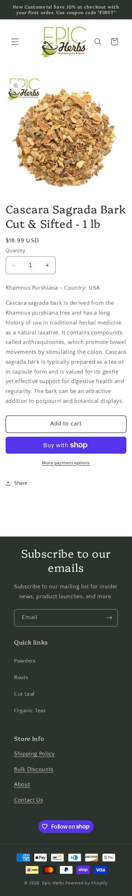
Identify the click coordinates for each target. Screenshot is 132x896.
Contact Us (28, 800)
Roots (21, 677)
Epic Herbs (53, 883)
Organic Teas (30, 711)
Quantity (15, 251)
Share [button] (21, 483)
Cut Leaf (24, 694)
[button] (15, 42)
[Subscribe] (109, 617)
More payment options (66, 462)
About (22, 785)
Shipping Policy (34, 754)
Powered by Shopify (86, 883)
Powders (25, 661)
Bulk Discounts (34, 770)
